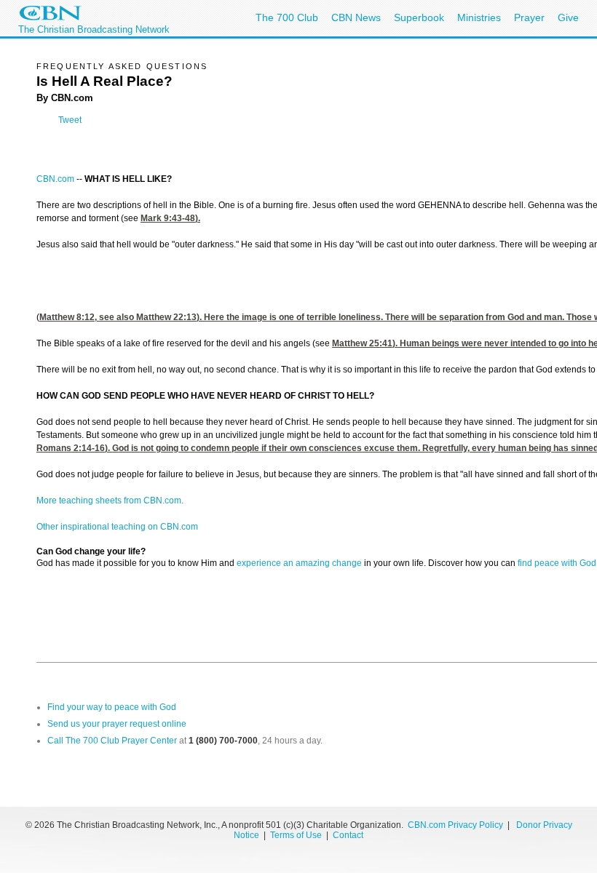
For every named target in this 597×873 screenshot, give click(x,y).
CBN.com (55, 179)
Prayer (529, 17)
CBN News (356, 17)
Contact (348, 835)
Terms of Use (297, 835)
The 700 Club (287, 17)
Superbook (419, 17)
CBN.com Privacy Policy (455, 825)
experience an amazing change (299, 563)
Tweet (70, 120)
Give (568, 17)
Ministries (479, 17)
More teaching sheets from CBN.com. (109, 500)
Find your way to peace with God (111, 707)
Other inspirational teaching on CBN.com (117, 527)
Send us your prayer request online (116, 724)
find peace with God (557, 563)
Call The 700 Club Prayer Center (112, 741)
